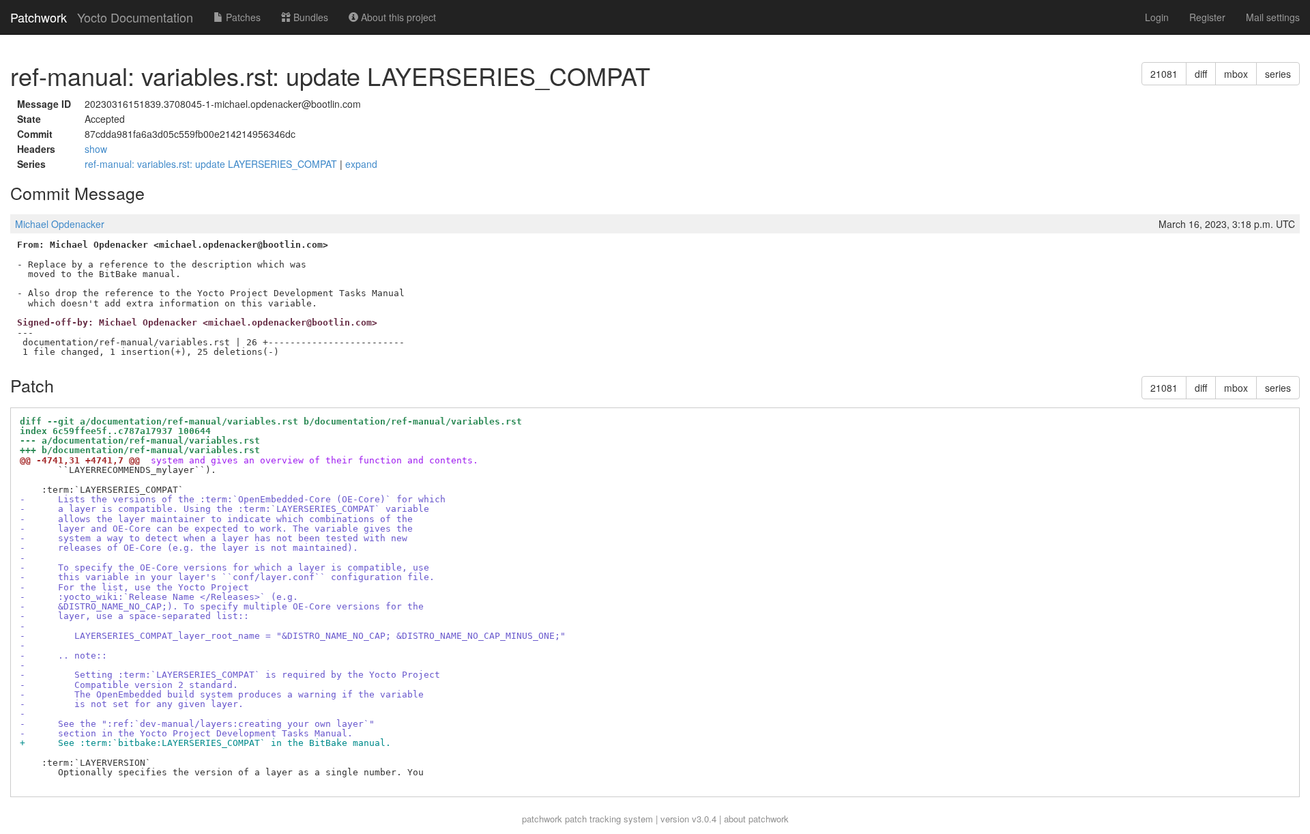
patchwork (542, 818)
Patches (242, 17)
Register (1207, 17)
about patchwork (756, 818)
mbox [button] (1236, 74)
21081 (1164, 74)
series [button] (1278, 74)
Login (1157, 17)
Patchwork (38, 17)
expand (361, 164)
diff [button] (1201, 74)
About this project (397, 17)
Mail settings (1273, 17)
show (96, 149)
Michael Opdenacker (59, 224)
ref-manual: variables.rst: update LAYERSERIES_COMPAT (212, 164)
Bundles (309, 17)
